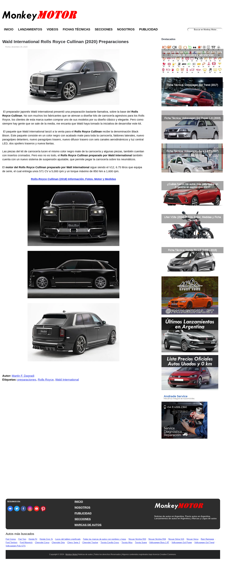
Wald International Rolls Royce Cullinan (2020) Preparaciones (65, 41)
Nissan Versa (192, 539)
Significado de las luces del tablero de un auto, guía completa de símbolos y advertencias (192, 53)
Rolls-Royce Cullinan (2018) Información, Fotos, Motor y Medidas (73, 179)
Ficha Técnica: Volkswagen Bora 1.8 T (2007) (193, 151)
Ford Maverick (26, 542)
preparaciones (26, 379)
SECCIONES (83, 519)
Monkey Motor (71, 554)
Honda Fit (33, 539)
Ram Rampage (207, 539)
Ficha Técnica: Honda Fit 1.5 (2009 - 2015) (192, 250)
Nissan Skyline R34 (157, 539)
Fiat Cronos (11, 539)
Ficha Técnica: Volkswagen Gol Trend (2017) (192, 84)
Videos (52, 29)
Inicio (8, 29)
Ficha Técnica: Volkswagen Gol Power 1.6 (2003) (192, 118)
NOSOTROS (82, 507)
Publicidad (148, 29)
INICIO (79, 501)
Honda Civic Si (46, 539)
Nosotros (126, 29)
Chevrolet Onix (58, 542)
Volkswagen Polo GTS (16, 546)
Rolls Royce (46, 379)
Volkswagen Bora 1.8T (159, 542)
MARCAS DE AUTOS (88, 524)
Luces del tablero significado (68, 539)
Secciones (103, 29)
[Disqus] (74, 445)
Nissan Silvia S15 (176, 539)
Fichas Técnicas (76, 29)
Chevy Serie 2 (73, 542)
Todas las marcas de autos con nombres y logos (104, 539)
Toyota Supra (141, 542)
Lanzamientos (30, 29)
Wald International (67, 379)
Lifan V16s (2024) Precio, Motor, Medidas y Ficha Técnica (192, 219)
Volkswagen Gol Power (182, 542)
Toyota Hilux (127, 542)
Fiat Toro (22, 539)
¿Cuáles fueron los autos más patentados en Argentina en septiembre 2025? (192, 186)
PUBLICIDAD (83, 513)
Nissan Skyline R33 (137, 539)
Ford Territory (11, 542)
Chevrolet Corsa (42, 542)
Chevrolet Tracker (90, 542)
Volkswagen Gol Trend (204, 542)
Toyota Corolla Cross (110, 542)
